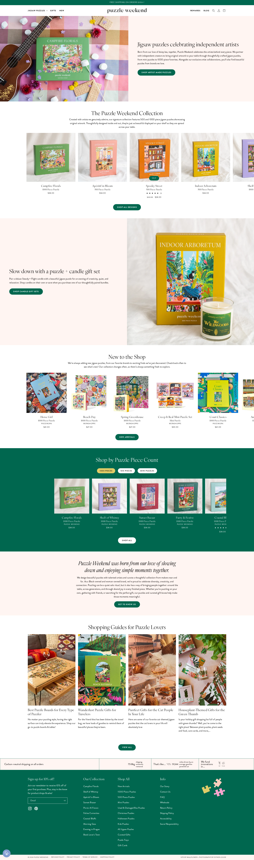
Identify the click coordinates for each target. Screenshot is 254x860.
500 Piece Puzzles (126, 797)
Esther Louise (220, 857)
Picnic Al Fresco (90, 807)
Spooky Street (154, 185)
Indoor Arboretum (205, 185)
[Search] (213, 10)
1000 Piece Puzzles (127, 791)
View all (127, 747)
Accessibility (166, 818)
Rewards (195, 10)
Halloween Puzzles (126, 818)
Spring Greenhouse (132, 417)
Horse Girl (46, 417)
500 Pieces (126, 470)
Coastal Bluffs (222, 517)
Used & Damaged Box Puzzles (131, 807)
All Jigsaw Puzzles (126, 829)
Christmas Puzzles (126, 813)
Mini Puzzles (147, 470)
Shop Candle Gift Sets (26, 291)
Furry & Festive (185, 517)
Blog (206, 10)
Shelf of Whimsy (109, 517)
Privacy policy (73, 857)
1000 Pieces (106, 470)
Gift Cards (122, 845)
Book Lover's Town (91, 834)
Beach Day (89, 417)
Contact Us (165, 791)
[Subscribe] (64, 801)
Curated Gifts (124, 834)
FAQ (162, 797)
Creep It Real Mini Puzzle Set (175, 417)
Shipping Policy (167, 813)
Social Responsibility (169, 824)
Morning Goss (89, 824)
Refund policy (57, 857)
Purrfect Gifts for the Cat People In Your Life (150, 712)
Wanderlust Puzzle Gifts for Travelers (97, 712)
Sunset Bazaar (147, 517)
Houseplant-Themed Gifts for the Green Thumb (202, 712)
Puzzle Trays (123, 840)
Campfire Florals (51, 185)
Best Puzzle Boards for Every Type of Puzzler (51, 712)
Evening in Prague (91, 829)
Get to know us (127, 604)
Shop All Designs (127, 207)
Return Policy (166, 807)
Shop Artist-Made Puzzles (156, 72)
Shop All (127, 540)
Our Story (164, 786)
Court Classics (218, 417)
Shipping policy (107, 857)
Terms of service (90, 857)
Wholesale (164, 802)
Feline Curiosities (91, 813)
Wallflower (192, 857)
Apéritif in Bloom (102, 185)
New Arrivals (127, 437)
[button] (37, 10)
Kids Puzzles (123, 824)
